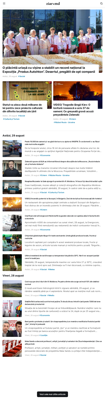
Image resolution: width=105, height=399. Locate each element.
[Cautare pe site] (101, 3)
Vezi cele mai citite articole (52, 394)
